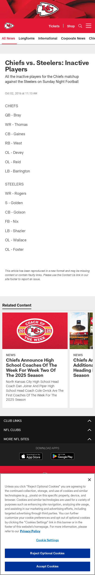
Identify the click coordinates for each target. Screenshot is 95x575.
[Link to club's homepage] (9, 24)
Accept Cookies (47, 566)
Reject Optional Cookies (47, 553)
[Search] (80, 26)
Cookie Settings (47, 540)
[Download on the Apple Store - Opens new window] (31, 457)
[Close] (89, 480)
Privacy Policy (30, 531)
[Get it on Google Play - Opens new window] (62, 458)
